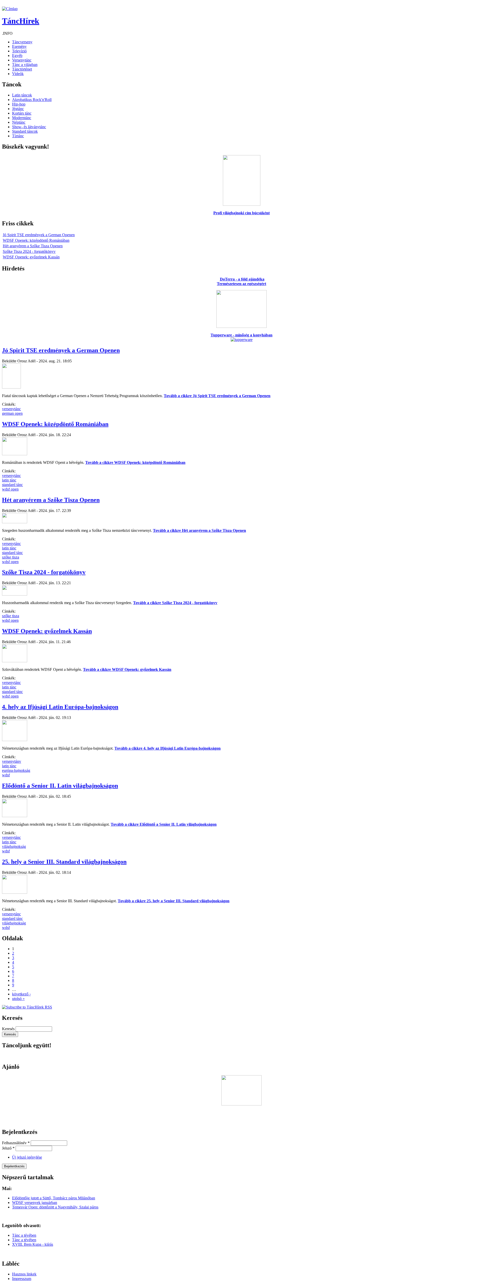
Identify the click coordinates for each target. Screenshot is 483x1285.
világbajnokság (14, 846)
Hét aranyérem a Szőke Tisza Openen (33, 246)
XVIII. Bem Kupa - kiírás (32, 1244)
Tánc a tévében (24, 1235)
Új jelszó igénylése (27, 1157)
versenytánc (11, 409)
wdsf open (10, 489)
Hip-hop (18, 104)
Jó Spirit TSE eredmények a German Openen (39, 235)
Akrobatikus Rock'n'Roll (32, 99)
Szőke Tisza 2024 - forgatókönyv (29, 251)
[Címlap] (10, 9)
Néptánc (18, 122)
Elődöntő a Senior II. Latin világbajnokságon (60, 785)
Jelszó (8, 1148)
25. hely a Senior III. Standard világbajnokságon (64, 861)
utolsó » (18, 998)
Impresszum (21, 1278)
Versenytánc (21, 60)
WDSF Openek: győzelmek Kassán (31, 257)
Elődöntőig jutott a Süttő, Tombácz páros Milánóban (53, 1198)
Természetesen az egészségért (241, 284)
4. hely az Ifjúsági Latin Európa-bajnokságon (60, 707)
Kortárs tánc (21, 113)
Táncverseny (22, 42)
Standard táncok (25, 131)
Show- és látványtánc (29, 127)
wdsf (6, 775)
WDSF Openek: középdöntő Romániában (36, 240)
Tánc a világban (24, 64)
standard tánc (12, 484)
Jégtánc (18, 109)
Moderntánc (21, 118)
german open (12, 413)
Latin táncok (22, 95)
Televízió (19, 51)
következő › (21, 994)
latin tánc (9, 480)
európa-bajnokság (16, 770)
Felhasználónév (16, 1143)
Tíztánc (18, 136)
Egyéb (17, 55)
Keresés (9, 1029)
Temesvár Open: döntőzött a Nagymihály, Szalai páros (55, 1207)
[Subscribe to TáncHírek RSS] (27, 1007)
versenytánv (11, 761)
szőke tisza (10, 557)
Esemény (19, 46)
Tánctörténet (22, 69)
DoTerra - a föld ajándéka (242, 279)
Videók (18, 74)
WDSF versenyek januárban (34, 1202)
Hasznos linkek (24, 1274)
